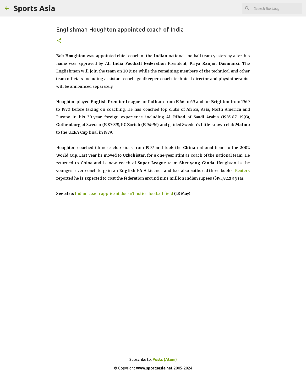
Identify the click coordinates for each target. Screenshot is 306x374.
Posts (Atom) (165, 359)
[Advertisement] (153, 285)
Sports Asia (34, 8)
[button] (59, 41)
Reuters (242, 170)
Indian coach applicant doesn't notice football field (124, 193)
